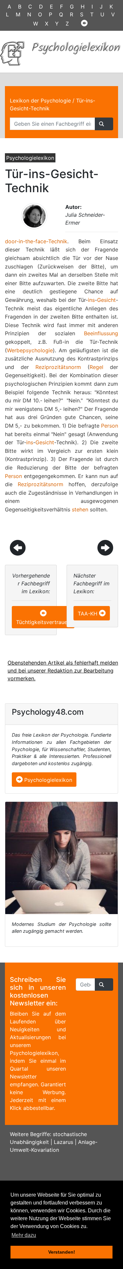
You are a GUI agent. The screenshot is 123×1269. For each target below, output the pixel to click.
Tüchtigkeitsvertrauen (43, 622)
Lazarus (63, 1142)
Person (109, 425)
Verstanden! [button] (61, 1252)
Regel (96, 367)
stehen (80, 509)
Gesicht (106, 300)
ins (91, 300)
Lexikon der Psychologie (40, 100)
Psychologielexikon (47, 780)
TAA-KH (87, 613)
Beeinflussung (101, 333)
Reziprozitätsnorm (58, 367)
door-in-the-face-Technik (36, 241)
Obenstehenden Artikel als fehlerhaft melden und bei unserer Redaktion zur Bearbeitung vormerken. (63, 670)
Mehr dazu (23, 1235)
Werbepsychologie (30, 350)
